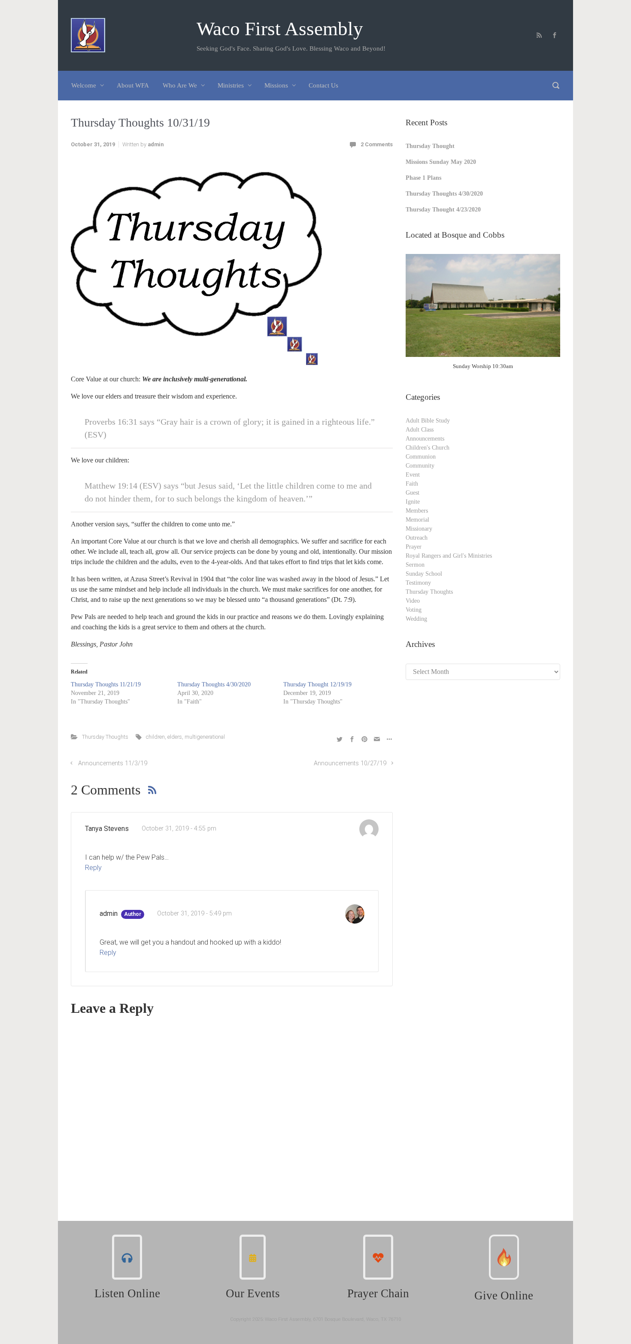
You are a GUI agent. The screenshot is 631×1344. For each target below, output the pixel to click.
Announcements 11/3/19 (112, 763)
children (155, 737)
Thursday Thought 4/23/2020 (443, 209)
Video (413, 601)
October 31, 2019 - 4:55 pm (179, 828)
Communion (421, 456)
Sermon (415, 565)
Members (417, 510)
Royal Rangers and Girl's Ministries (449, 556)
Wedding (416, 619)
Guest (412, 492)
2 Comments (377, 144)
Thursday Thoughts (105, 737)
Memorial (417, 519)
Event (413, 474)
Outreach (417, 538)
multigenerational (205, 737)
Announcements (425, 438)
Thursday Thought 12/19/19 (317, 684)
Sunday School (424, 574)
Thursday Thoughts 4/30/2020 (214, 684)
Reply (93, 868)
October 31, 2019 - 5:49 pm (194, 913)
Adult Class (420, 429)
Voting (414, 610)
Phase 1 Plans (423, 178)
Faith (412, 483)
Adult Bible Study (428, 420)
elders (174, 737)
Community (420, 465)
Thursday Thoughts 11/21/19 (106, 684)
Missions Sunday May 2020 (441, 162)
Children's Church (427, 447)
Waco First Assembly (280, 28)
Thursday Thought (430, 146)
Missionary (419, 529)
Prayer (414, 547)
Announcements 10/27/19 (350, 763)
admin (156, 144)
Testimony (418, 583)
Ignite (413, 501)
